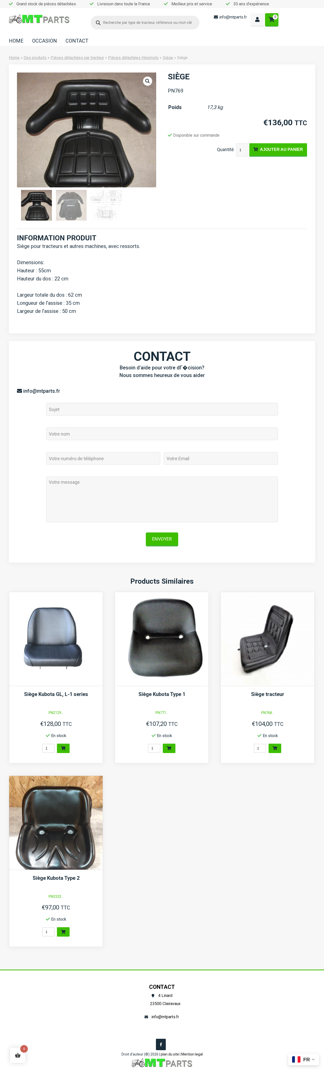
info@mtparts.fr (233, 17)
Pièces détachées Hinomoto (133, 57)
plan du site (170, 1054)
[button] (147, 81)
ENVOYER (162, 539)
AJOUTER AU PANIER (281, 149)
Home (14, 57)
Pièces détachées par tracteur (77, 57)
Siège (168, 57)
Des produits (35, 57)
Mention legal (192, 1054)
